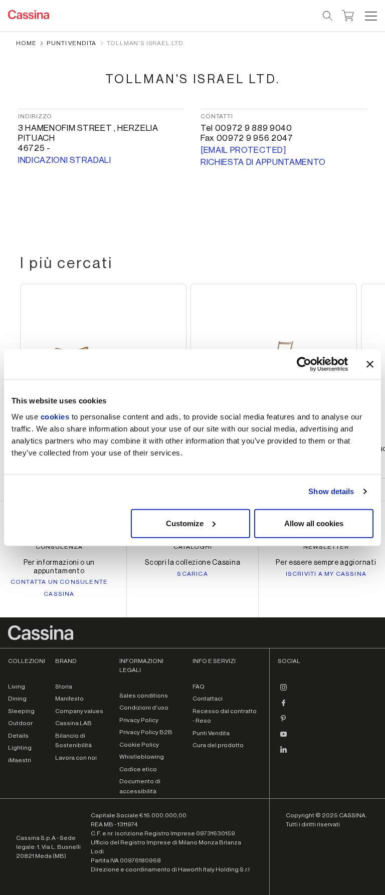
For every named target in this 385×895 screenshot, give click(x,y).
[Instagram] (284, 692)
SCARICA (192, 574)
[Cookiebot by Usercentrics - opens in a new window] (304, 364)
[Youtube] (284, 738)
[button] (369, 16)
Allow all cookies (313, 523)
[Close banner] (369, 364)
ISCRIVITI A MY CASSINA (326, 574)
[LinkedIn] (284, 754)
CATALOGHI (192, 547)
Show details (331, 491)
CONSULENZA (59, 547)
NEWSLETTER (326, 547)
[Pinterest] (284, 723)
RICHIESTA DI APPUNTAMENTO (263, 162)
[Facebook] (284, 707)
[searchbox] (328, 16)
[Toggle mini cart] (348, 15)
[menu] (371, 16)
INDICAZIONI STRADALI (64, 160)
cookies (55, 416)
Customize (185, 523)
